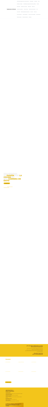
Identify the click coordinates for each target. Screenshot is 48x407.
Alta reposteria (31, 1)
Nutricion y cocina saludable (31, 14)
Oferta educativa (38, 14)
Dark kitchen (18, 6)
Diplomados (29, 6)
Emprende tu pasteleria (20, 9)
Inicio (37, 9)
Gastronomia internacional (32, 9)
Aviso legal (35, 1)
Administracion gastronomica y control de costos (23, 1)
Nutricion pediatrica (25, 14)
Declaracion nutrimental (24, 6)
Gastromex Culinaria (11, 9)
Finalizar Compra (26, 9)
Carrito (39, 1)
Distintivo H (33, 6)
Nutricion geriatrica (19, 14)
